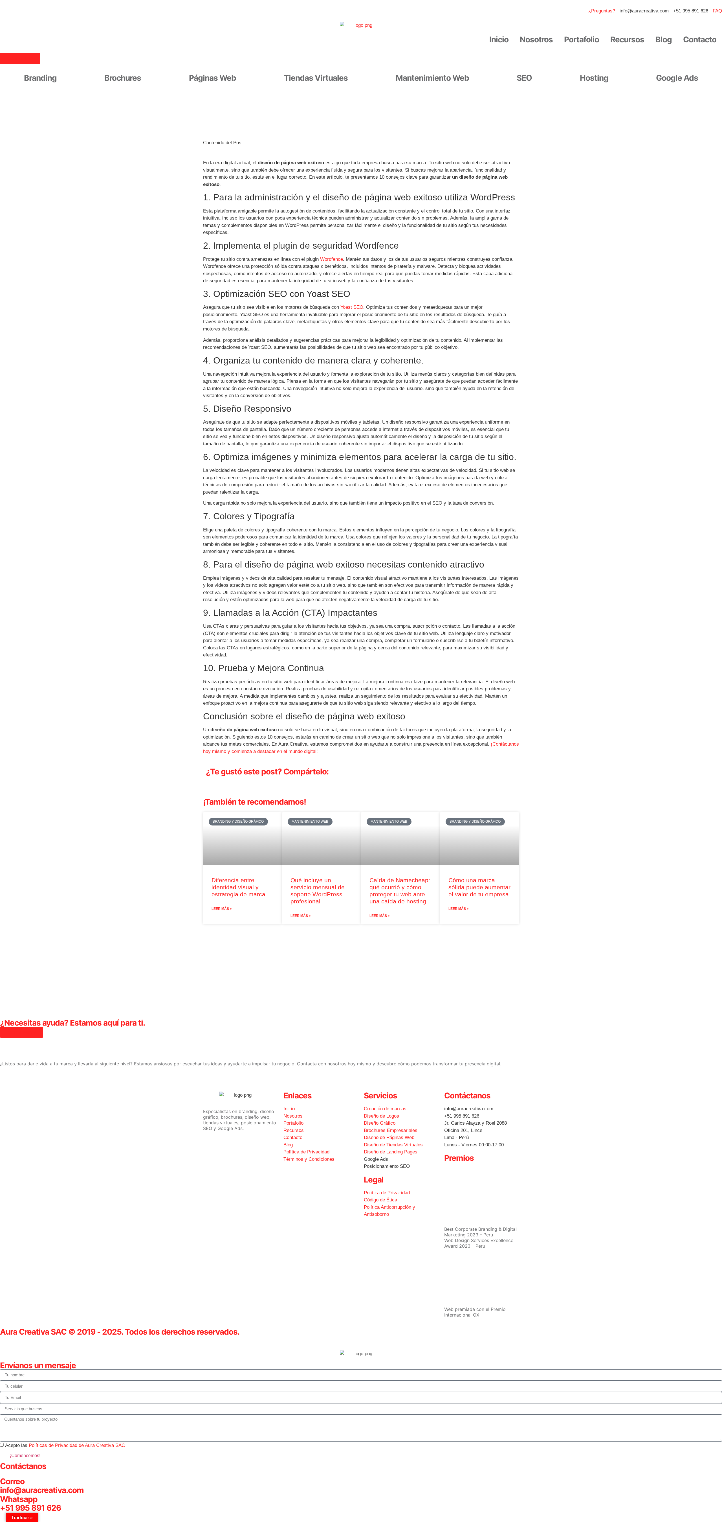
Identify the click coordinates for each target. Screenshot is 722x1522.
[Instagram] (226, 1148)
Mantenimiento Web (432, 78)
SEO (524, 78)
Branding (40, 78)
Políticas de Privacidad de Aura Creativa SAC (77, 1445)
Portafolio (581, 39)
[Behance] (257, 1148)
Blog (663, 39)
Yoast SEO (351, 307)
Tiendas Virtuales (316, 78)
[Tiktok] (210, 1164)
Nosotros (536, 39)
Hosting (594, 78)
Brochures (122, 78)
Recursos (627, 39)
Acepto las (65, 1445)
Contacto (699, 39)
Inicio (499, 39)
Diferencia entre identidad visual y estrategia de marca (238, 887)
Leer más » (222, 909)
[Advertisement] (361, 969)
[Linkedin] (241, 1148)
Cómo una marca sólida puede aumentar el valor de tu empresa (479, 887)
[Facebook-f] (210, 1148)
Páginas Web (212, 78)
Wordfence (331, 259)
